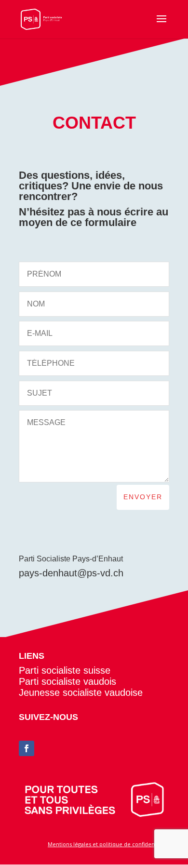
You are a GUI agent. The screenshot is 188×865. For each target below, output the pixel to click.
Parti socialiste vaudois (67, 681)
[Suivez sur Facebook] (26, 748)
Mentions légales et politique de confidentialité (108, 844)
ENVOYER (142, 497)
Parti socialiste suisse (64, 670)
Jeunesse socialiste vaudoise (81, 692)
